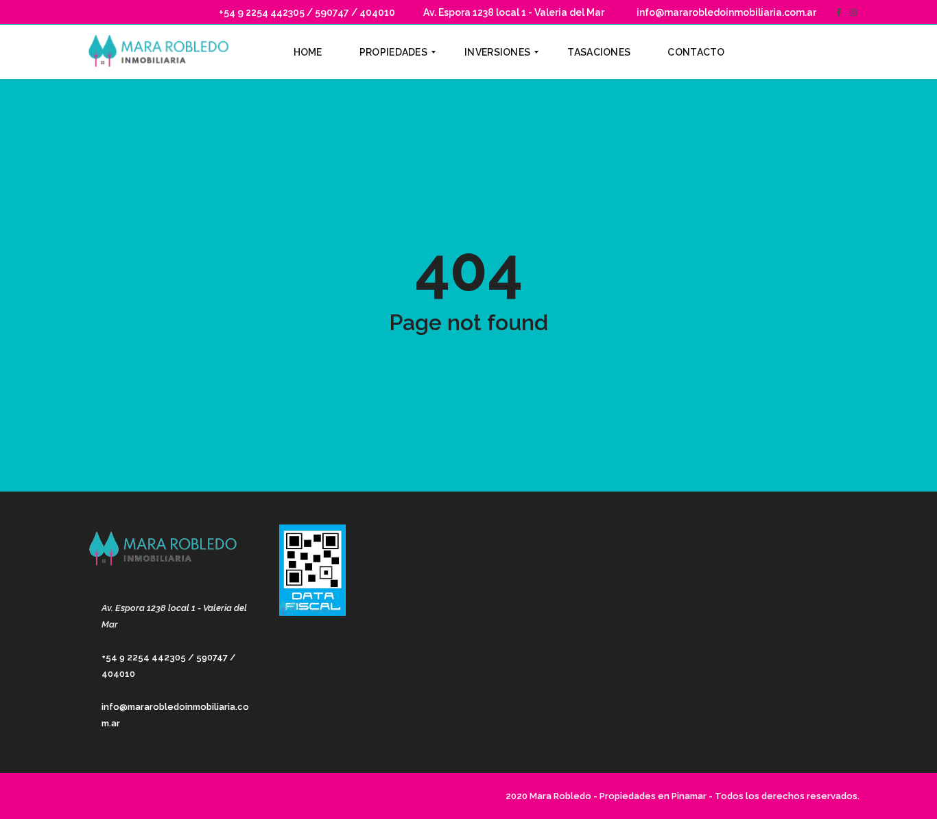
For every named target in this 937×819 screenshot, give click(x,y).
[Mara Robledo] (162, 52)
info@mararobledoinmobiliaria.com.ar (725, 12)
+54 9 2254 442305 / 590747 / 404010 (306, 12)
